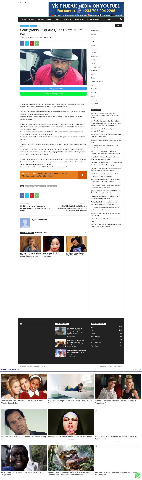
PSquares (54, 186)
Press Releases (95, 89)
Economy (94, 49)
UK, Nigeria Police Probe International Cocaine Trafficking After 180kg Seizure (105, 209)
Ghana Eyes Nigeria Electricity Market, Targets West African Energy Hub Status (105, 197)
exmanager (37, 186)
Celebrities (37, 24)
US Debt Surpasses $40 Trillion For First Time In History (105, 220)
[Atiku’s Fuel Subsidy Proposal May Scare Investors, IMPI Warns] (60, 353)
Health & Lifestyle (96, 67)
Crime (92, 41)
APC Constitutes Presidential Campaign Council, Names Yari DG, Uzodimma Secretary (105, 180)
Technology (94, 100)
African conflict (95, 30)
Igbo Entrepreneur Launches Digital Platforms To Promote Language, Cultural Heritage (105, 192)
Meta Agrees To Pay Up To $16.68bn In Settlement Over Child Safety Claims (106, 135)
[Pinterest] (32, 43)
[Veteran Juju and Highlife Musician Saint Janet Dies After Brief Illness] (53, 244)
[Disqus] (53, 288)
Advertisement (118, 366)
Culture (93, 45)
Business (93, 34)
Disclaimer (103, 366)
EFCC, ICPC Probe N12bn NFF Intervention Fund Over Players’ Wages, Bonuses (106, 225)
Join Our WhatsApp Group (53, 94)
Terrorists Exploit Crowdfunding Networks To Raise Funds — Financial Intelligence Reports (106, 169)
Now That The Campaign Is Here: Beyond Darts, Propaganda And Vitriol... (75, 342)
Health (93, 63)
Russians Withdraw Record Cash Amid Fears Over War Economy (106, 214)
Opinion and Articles (97, 81)
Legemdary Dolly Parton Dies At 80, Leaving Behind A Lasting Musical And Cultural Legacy (30, 255)
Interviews (94, 70)
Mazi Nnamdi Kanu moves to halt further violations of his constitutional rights (35, 208)
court (30, 186)
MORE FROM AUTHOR (41, 233)
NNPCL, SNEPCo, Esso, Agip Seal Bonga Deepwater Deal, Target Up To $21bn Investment (105, 152)
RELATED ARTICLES (27, 233)
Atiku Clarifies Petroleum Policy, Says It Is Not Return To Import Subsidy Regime (105, 158)
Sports (58, 19)
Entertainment (28, 24)
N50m (48, 186)
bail (26, 186)
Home (24, 19)
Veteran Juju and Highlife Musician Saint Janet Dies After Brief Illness (53, 255)
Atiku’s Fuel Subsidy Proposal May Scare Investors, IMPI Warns (103, 130)
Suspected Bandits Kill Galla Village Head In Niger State (106, 141)
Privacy (110, 366)
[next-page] (86, 233)
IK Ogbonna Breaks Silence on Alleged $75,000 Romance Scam (76, 254)
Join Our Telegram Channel (53, 89)
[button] (121, 19)
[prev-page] (83, 233)
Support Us (106, 19)
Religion (93, 92)
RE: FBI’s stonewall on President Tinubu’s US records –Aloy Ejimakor (105, 147)
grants (44, 186)
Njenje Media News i (27, 37)
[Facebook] (22, 43)
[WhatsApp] (37, 43)
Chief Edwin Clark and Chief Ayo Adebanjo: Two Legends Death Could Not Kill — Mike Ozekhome (72, 208)
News (31, 19)
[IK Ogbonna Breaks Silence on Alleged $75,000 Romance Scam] (76, 244)
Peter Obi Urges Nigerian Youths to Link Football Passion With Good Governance (105, 186)
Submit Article (93, 19)
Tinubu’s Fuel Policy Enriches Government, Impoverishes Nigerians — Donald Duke (104, 203)
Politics (67, 19)
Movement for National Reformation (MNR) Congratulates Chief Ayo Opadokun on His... (75, 331)
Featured (93, 60)
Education (94, 52)
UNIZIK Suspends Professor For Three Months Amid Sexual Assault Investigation (105, 175)
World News (79, 19)
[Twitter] (27, 43)
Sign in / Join (22, 2)
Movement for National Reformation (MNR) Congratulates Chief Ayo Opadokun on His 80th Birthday (105, 115)
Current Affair (44, 19)
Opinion (93, 78)
